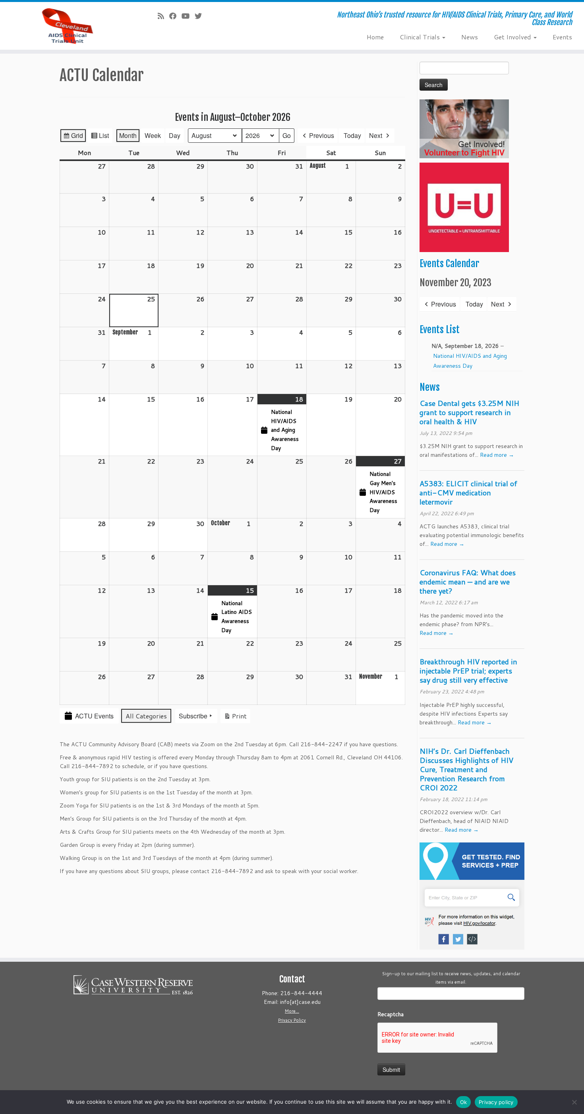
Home (375, 36)
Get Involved (513, 36)
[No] (574, 1102)
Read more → (497, 455)
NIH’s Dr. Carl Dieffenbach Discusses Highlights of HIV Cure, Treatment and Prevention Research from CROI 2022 (466, 769)
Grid (73, 137)
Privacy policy (496, 1102)
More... (292, 1011)
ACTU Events (94, 715)
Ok (463, 1102)
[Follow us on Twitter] (201, 16)
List (100, 137)
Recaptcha (390, 1014)
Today (352, 135)
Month (128, 135)
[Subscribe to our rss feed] (163, 16)
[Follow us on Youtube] (188, 16)
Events (562, 36)
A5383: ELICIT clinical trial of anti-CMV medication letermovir (468, 492)
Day (174, 135)
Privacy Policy (292, 1020)
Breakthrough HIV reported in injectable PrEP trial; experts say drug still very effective (468, 670)
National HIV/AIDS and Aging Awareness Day (470, 361)
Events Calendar (449, 264)
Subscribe (193, 715)
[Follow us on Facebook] (175, 16)
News (469, 36)
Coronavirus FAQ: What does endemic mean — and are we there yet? (468, 581)
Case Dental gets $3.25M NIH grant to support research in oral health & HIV (469, 412)
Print (235, 717)
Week (153, 135)
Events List (440, 330)
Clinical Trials (420, 36)
